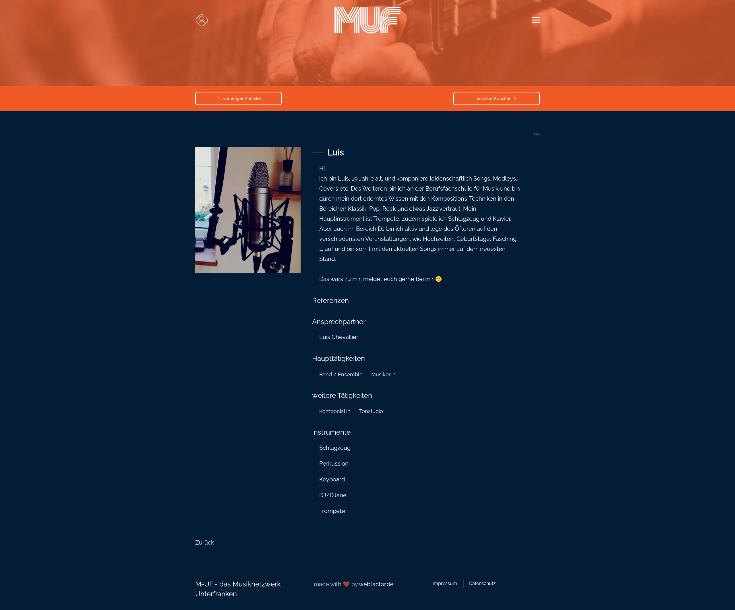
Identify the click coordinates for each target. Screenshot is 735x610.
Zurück (204, 542)
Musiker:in (383, 374)
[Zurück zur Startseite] (367, 20)
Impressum (445, 583)
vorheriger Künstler (242, 98)
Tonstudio (371, 411)
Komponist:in (335, 411)
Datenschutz (482, 583)
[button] (201, 20)
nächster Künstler (492, 98)
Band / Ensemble (341, 374)
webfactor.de (376, 584)
